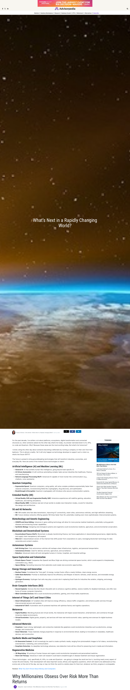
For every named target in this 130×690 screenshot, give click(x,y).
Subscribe (96, 13)
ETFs (74, 13)
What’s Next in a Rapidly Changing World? (42, 432)
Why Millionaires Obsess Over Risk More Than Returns (46, 686)
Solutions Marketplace (47, 13)
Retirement (80, 13)
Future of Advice (20, 432)
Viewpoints (20, 686)
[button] (66, 431)
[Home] (65, 8)
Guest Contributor (28, 686)
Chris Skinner (28, 432)
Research (57, 13)
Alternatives (88, 13)
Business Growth (66, 13)
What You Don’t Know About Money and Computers (37, 669)
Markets (36, 13)
